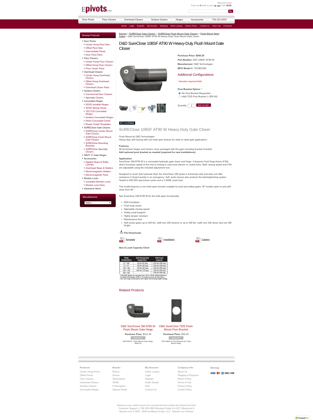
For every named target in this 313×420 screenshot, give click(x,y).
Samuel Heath (119, 389)
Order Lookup (176, 26)
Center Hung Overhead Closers (98, 76)
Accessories (90, 158)
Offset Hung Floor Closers (99, 65)
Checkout (227, 26)
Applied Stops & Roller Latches (97, 163)
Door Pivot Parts (94, 54)
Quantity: (182, 105)
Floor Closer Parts (95, 68)
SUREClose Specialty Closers (97, 150)
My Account (152, 26)
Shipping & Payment (188, 375)
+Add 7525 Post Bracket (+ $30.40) (199, 96)
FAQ (147, 386)
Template (130, 239)
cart (218, 5)
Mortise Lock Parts (95, 185)
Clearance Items (92, 188)
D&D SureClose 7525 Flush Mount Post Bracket (176, 328)
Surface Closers (92, 90)
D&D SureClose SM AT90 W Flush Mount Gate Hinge (138, 328)
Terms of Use (184, 382)
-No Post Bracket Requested (195, 93)
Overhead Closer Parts (97, 87)
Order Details (152, 382)
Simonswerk (118, 378)
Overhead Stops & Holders (99, 168)
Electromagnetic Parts (97, 175)
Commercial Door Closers (99, 94)
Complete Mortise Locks (98, 181)
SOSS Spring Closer (96, 108)
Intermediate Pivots (95, 51)
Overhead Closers (93, 72)
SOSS (115, 382)
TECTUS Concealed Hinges (96, 112)
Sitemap (214, 367)
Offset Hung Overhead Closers (97, 82)
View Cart (216, 26)
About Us (182, 371)
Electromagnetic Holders (98, 171)
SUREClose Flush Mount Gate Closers (98, 138)
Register (140, 26)
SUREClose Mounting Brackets (97, 144)
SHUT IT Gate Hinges (95, 155)
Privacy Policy (185, 386)
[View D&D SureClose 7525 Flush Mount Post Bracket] (176, 338)
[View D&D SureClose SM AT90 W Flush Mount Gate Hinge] (138, 338)
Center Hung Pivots (90, 371)
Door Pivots (90, 41)
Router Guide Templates (98, 124)
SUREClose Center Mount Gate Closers (99, 132)
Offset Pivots (86, 375)
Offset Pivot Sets (94, 48)
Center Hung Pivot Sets (98, 44)
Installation (169, 239)
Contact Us (204, 26)
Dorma (115, 375)
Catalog (206, 239)
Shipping (164, 26)
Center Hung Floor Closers (99, 61)
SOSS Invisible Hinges (97, 104)
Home (124, 26)
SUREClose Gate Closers (97, 127)
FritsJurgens (118, 386)
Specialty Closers (94, 97)
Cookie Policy (185, 389)
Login (131, 26)
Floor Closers (91, 58)
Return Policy (191, 26)
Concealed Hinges (93, 101)
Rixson (115, 371)
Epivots (123, 33)
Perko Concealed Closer (98, 120)
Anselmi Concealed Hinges (99, 117)
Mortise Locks (91, 178)
